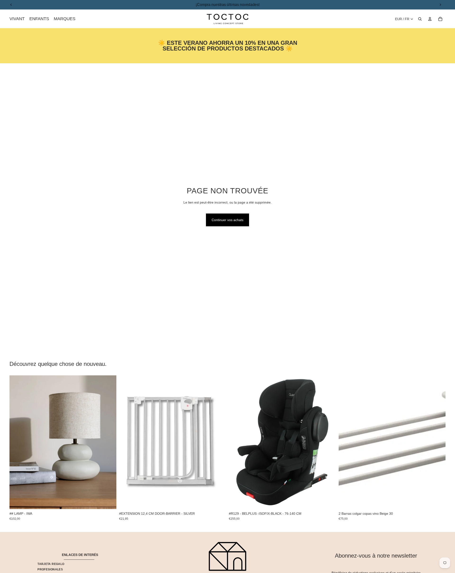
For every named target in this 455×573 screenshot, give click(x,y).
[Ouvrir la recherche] (420, 19)
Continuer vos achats (227, 220)
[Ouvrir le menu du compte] (430, 19)
